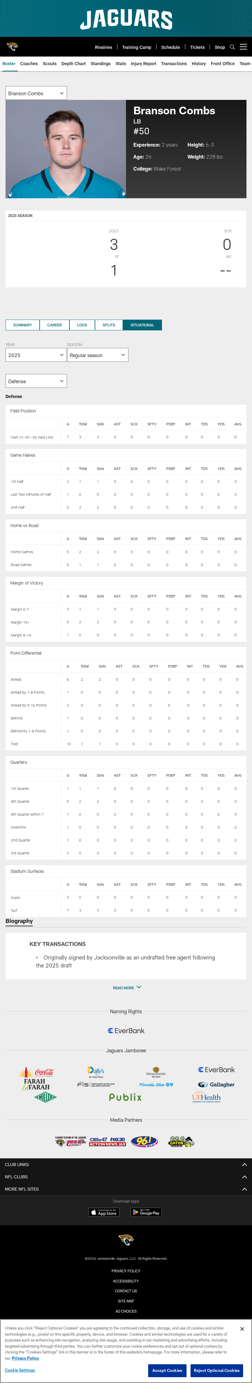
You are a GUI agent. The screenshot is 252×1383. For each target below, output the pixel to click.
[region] (126, 1351)
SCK (134, 424)
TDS (204, 424)
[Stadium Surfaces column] (33, 884)
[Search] (232, 47)
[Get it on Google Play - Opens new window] (146, 1215)
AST (117, 424)
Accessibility (126, 1281)
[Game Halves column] (33, 468)
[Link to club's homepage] (12, 44)
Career (54, 325)
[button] (126, 987)
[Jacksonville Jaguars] (126, 1240)
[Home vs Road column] (33, 539)
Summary (22, 325)
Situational (142, 325)
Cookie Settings (20, 1370)
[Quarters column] (33, 775)
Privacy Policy (126, 1271)
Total (83, 424)
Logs (82, 325)
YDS (221, 424)
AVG (238, 424)
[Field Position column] (33, 424)
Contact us (126, 1291)
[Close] (242, 1329)
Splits (109, 325)
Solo (100, 424)
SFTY (152, 424)
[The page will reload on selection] (36, 93)
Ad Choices (126, 1311)
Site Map (126, 1301)
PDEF (170, 424)
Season (74, 345)
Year (10, 345)
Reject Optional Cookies (217, 1370)
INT (188, 424)
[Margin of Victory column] (33, 596)
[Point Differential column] (33, 666)
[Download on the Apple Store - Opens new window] (104, 1213)
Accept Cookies (167, 1370)
